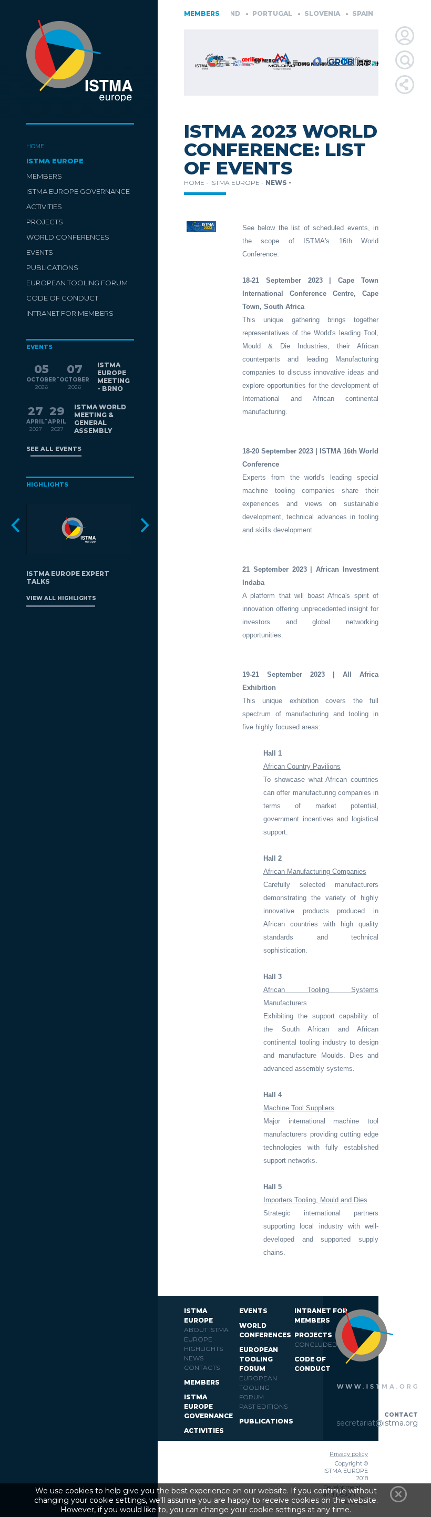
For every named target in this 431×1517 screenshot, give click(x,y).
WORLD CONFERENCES (67, 237)
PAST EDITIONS (263, 1406)
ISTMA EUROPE (55, 161)
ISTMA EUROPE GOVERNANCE (78, 191)
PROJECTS (44, 222)
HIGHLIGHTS (203, 1349)
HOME (35, 146)
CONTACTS (202, 1367)
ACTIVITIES (44, 206)
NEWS (193, 1358)
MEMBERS (44, 176)
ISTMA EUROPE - (237, 183)
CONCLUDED (315, 1344)
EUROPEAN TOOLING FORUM (77, 282)
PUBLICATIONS (52, 267)
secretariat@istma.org (377, 1423)
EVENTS (39, 252)
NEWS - (278, 183)
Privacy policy (349, 1454)
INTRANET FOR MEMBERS (70, 313)
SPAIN (345, 13)
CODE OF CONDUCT (62, 298)
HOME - (197, 183)
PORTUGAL (255, 13)
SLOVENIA (305, 13)
